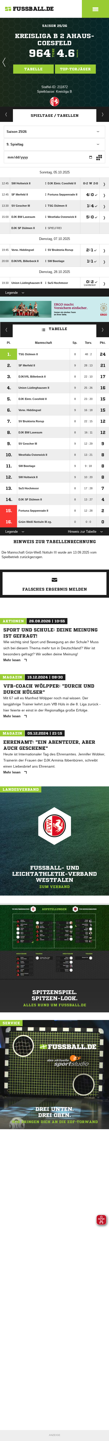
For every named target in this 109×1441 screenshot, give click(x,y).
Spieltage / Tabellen (55, 115)
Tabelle (33, 69)
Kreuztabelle (6, 329)
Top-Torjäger (75, 69)
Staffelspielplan (103, 114)
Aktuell (6, 114)
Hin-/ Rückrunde (103, 329)
